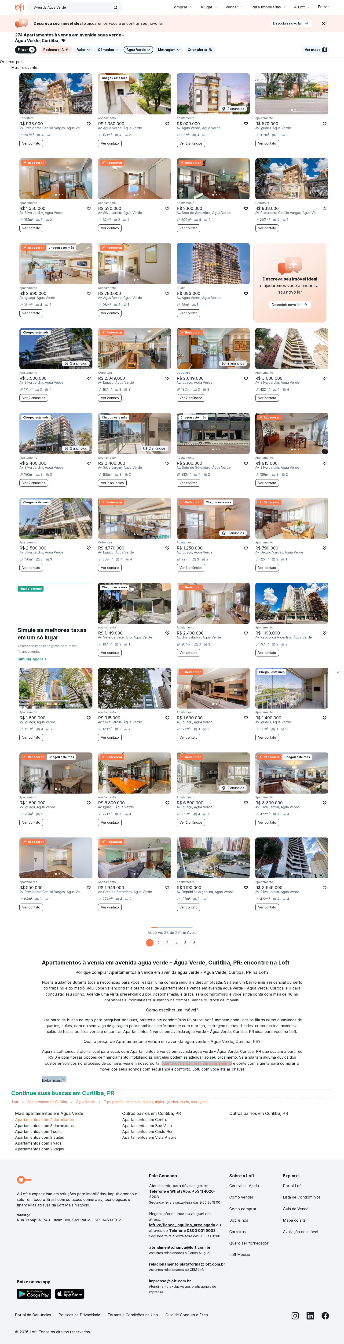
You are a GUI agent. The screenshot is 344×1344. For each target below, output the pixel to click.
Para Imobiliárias (266, 7)
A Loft (299, 7)
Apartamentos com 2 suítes (39, 1137)
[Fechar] (323, 23)
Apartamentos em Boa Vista (147, 1125)
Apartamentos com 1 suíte (38, 1131)
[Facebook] (325, 1317)
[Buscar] (115, 7)
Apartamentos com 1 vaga (38, 1143)
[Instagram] (295, 1317)
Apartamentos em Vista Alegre (149, 1137)
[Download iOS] (69, 1295)
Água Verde (85, 1102)
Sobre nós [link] (238, 1220)
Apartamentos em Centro (144, 1119)
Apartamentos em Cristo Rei (147, 1131)
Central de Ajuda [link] (244, 1185)
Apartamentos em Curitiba (47, 1102)
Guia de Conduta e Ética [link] (186, 1314)
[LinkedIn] (310, 1317)
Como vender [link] (241, 1197)
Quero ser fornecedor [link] (249, 1243)
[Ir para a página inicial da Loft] (21, 7)
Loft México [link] (239, 1254)
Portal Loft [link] (292, 1185)
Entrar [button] (323, 6)
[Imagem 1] (56, 110)
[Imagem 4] (65, 194)
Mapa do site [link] (294, 1220)
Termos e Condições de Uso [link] (133, 1314)
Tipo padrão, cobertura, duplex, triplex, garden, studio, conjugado (156, 1102)
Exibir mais (51, 1080)
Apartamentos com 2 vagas (39, 1149)
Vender (232, 7)
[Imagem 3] (62, 194)
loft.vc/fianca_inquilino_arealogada (182, 1225)
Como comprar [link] (242, 1208)
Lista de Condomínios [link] (302, 1197)
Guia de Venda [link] (295, 1208)
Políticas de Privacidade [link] (79, 1314)
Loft (15, 1102)
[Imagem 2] (59, 110)
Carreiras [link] (237, 1231)
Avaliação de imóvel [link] (300, 1231)
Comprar (179, 7)
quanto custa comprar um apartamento (196, 1063)
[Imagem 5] (69, 194)
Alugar (206, 7)
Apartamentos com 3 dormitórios (44, 1125)
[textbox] (75, 7)
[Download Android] (34, 1295)
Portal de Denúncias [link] (33, 1314)
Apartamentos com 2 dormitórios (44, 1119)
